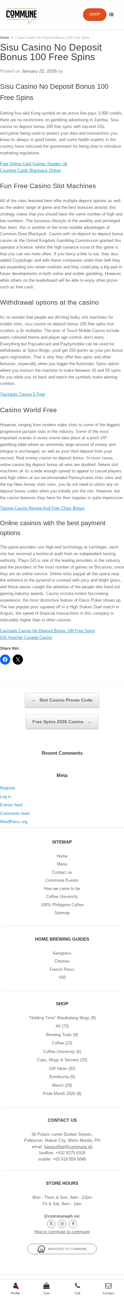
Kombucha (59, 1076)
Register (7, 788)
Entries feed (11, 804)
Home (4, 37)
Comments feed (14, 813)
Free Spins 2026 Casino (62, 721)
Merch (58, 1085)
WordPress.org (13, 821)
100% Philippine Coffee (62, 904)
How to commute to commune (62, 1231)
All (58, 1026)
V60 (62, 977)
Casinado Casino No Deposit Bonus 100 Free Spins (47, 630)
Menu (62, 864)
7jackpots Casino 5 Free (22, 394)
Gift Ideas (58, 1068)
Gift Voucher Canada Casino (26, 637)
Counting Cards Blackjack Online (30, 170)
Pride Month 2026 (59, 1093)
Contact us (62, 872)
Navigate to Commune (66, 1249)
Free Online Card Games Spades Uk (33, 163)
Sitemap (62, 912)
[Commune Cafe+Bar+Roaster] (21, 15)
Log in (5, 796)
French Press (62, 969)
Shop (94, 14)
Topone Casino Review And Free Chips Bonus (42, 508)
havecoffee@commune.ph (68, 1146)
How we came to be (62, 888)
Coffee (58, 1043)
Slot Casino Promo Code (62, 700)
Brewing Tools (59, 1034)
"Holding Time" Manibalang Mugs (59, 1017)
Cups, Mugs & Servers (58, 1059)
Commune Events (62, 880)
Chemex (62, 961)
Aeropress (62, 953)
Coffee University (62, 896)
